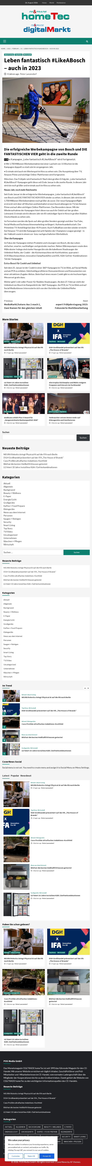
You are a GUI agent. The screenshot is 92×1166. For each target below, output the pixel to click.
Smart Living (9, 54)
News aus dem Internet (14, 512)
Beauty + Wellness (12, 493)
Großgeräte (8, 377)
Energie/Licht (10, 499)
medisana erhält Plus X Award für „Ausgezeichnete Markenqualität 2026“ (21, 418)
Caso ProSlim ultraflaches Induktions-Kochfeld (25, 460)
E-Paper (7, 496)
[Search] (87, 41)
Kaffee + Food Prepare (14, 506)
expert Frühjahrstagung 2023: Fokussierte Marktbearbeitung (71, 304)
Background (9, 490)
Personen (8, 515)
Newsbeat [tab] (25, 775)
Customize (16, 1156)
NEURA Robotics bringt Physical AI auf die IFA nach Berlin (30, 454)
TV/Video (8, 531)
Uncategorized (10, 535)
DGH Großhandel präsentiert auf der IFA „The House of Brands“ (66, 348)
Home (44, 3)
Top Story (18, 54)
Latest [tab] (5, 775)
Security (7, 522)
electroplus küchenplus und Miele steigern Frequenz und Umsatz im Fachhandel (67, 383)
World (51, 3)
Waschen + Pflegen (12, 541)
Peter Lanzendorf (28, 74)
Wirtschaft (27, 54)
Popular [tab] (15, 775)
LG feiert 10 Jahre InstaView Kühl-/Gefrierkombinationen (16, 383)
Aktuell (6, 341)
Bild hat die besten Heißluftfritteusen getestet (25, 464)
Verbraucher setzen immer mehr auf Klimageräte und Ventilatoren (64, 418)
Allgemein (8, 486)
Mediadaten (61, 3)
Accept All (47, 1156)
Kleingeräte (9, 509)
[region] (31, 1148)
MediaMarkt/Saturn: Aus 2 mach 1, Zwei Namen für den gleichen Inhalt (23, 304)
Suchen (5, 432)
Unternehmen (10, 538)
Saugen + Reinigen (12, 518)
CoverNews (61, 1162)
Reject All (31, 1156)
